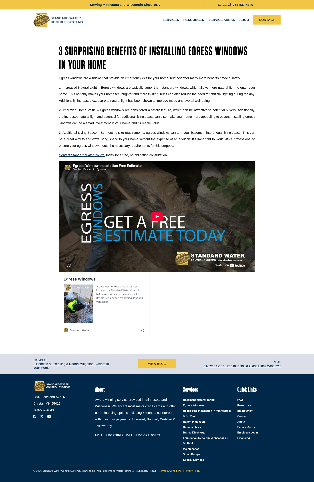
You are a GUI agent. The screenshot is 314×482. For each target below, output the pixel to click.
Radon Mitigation (194, 421)
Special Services (193, 459)
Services (170, 20)
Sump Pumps (191, 454)
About (245, 20)
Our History (251, 29)
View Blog (157, 363)
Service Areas (221, 20)
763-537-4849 (43, 410)
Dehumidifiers (192, 427)
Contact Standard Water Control (82, 155)
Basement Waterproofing (185, 31)
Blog (190, 29)
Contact (267, 20)
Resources (193, 20)
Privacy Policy (192, 470)
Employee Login (247, 432)
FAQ (240, 399)
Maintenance (191, 448)
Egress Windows (179, 40)
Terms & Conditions (170, 470)
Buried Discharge (194, 432)
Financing (193, 39)
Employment (251, 39)
